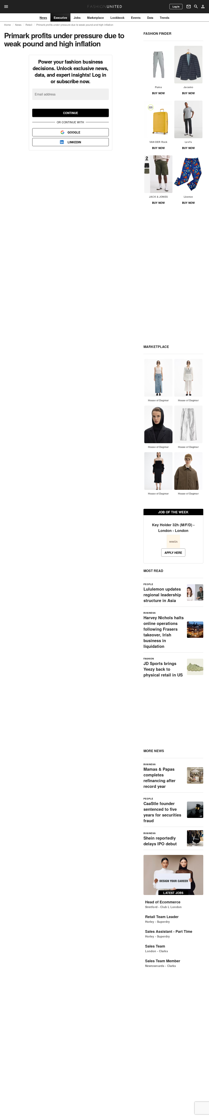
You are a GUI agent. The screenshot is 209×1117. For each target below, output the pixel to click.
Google (74, 132)
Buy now (158, 93)
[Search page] (196, 6)
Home (7, 24)
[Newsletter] (188, 6)
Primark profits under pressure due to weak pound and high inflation (74, 24)
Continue (70, 113)
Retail (29, 24)
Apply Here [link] (173, 553)
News (18, 24)
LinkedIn (74, 142)
